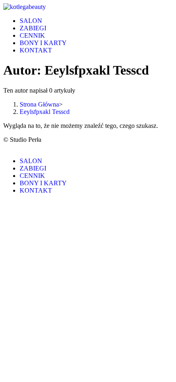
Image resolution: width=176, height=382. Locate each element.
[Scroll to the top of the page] (5, 146)
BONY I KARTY (43, 183)
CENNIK (32, 175)
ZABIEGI (33, 168)
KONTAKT (36, 190)
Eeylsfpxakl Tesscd (45, 111)
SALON (31, 160)
